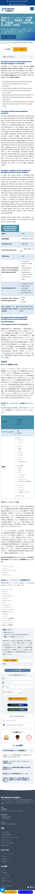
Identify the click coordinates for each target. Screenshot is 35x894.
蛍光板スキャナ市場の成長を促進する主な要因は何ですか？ (16, 768)
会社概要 (4, 873)
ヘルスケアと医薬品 (7, 843)
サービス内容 (5, 875)
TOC (4, 664)
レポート (8, 42)
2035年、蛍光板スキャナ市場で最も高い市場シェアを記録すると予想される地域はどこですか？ (16, 779)
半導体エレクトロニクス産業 (10, 837)
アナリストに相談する (17, 705)
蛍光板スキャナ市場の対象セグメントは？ (16, 774)
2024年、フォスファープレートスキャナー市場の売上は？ (16, 762)
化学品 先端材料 (6, 835)
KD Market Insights (10, 797)
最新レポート (5, 878)
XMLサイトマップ (7, 881)
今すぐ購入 (18, 670)
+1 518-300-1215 (11, 720)
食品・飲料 (5, 845)
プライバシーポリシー (8, 854)
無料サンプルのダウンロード (17, 698)
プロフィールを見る (10, 660)
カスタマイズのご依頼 (26, 892)
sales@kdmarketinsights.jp (18, 4)
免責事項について (7, 859)
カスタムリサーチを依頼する (17, 709)
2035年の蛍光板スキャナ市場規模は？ (15, 750)
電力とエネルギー (7, 840)
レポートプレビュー (9, 57)
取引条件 (4, 862)
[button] (32, 8)
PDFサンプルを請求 (19, 49)
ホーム (2, 42)
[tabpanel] (17, 357)
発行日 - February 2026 (8, 37)
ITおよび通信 (5, 832)
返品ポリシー (5, 856)
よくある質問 (7, 49)
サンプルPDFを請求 (10, 892)
